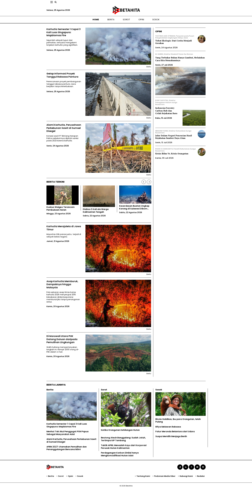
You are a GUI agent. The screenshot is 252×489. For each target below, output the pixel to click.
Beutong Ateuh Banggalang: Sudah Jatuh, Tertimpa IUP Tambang (123, 439)
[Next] (149, 182)
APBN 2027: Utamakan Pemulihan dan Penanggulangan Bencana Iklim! (66, 448)
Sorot (126, 19)
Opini (141, 19)
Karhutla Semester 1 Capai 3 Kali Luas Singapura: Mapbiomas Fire (63, 32)
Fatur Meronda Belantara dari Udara (175, 431)
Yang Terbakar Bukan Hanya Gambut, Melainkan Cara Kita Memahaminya (180, 59)
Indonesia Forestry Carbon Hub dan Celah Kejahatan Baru (166, 110)
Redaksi (201, 476)
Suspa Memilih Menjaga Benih (171, 436)
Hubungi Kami (186, 476)
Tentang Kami (143, 476)
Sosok (155, 19)
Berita (110, 19)
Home (96, 19)
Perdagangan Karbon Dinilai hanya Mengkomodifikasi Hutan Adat (120, 454)
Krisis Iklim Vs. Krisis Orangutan (171, 153)
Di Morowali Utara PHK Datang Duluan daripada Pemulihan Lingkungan (61, 339)
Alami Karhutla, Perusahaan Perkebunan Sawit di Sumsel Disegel (63, 128)
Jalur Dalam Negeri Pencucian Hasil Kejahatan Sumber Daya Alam (173, 136)
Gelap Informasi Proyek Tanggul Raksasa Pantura (62, 75)
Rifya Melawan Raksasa (168, 426)
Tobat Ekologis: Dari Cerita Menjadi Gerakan (173, 42)
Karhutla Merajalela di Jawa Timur (63, 228)
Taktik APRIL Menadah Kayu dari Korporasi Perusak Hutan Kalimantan (123, 447)
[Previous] (144, 182)
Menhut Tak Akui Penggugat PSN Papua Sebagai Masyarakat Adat (67, 433)
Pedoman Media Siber (164, 476)
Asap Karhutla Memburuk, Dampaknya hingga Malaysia (62, 284)
